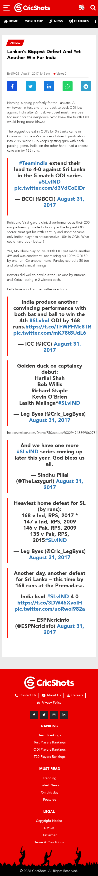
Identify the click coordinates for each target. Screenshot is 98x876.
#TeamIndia (33, 163)
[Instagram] (54, 715)
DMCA (49, 828)
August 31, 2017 (64, 202)
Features (49, 799)
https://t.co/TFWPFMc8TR (58, 326)
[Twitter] (44, 715)
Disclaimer (49, 835)
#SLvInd (39, 320)
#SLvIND (50, 181)
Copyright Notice (49, 821)
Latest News (49, 785)
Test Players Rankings (50, 742)
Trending (49, 778)
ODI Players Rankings (50, 749)
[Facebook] (34, 715)
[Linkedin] (64, 715)
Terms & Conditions (49, 842)
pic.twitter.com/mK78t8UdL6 (49, 333)
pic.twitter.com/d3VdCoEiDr (49, 188)
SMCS (15, 74)
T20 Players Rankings (49, 756)
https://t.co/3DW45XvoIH (49, 602)
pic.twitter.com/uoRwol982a (50, 609)
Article (15, 42)
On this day (49, 792)
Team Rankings (50, 735)
